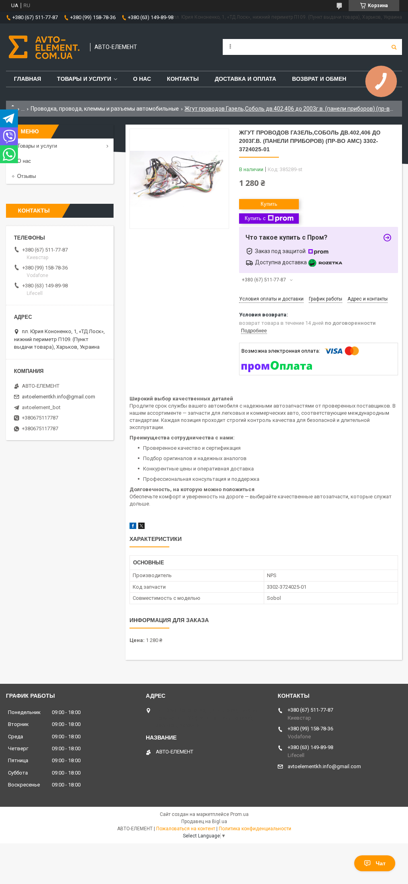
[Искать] (394, 47)
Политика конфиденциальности (255, 828)
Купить (269, 204)
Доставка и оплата (245, 79)
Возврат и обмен (319, 79)
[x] (141, 527)
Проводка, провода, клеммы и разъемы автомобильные (105, 108)
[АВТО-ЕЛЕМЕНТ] (44, 47)
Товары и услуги (84, 79)
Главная (27, 79)
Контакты (183, 79)
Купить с (255, 218)
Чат (381, 863)
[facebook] (132, 527)
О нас (142, 79)
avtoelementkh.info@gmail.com (58, 397)
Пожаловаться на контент (185, 828)
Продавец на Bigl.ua (204, 821)
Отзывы (26, 176)
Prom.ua (239, 814)
